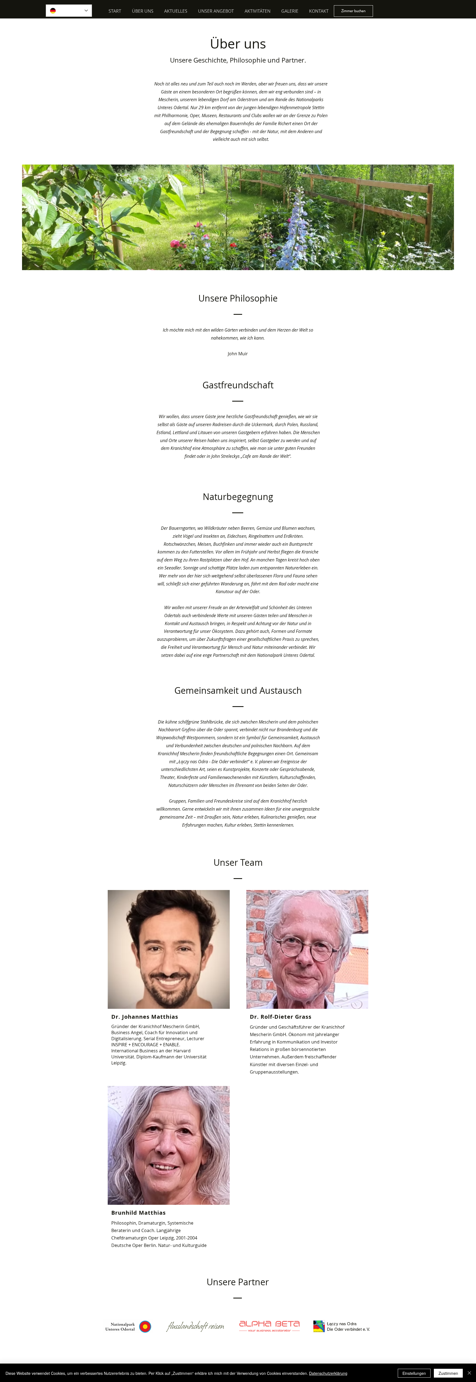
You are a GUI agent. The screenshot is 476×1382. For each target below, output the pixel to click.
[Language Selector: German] (69, 10)
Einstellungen (414, 1373)
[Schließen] (469, 1373)
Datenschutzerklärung (328, 1373)
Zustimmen (448, 1373)
